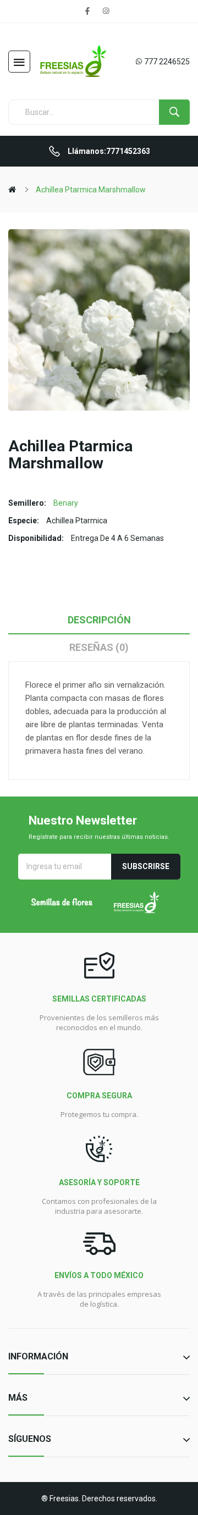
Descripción (99, 620)
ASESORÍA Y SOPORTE (99, 1182)
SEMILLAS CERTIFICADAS (99, 998)
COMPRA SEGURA (99, 1095)
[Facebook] (87, 11)
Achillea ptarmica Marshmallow (91, 189)
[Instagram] (105, 11)
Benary (65, 503)
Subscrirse (145, 866)
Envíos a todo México (99, 1275)
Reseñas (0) (99, 647)
